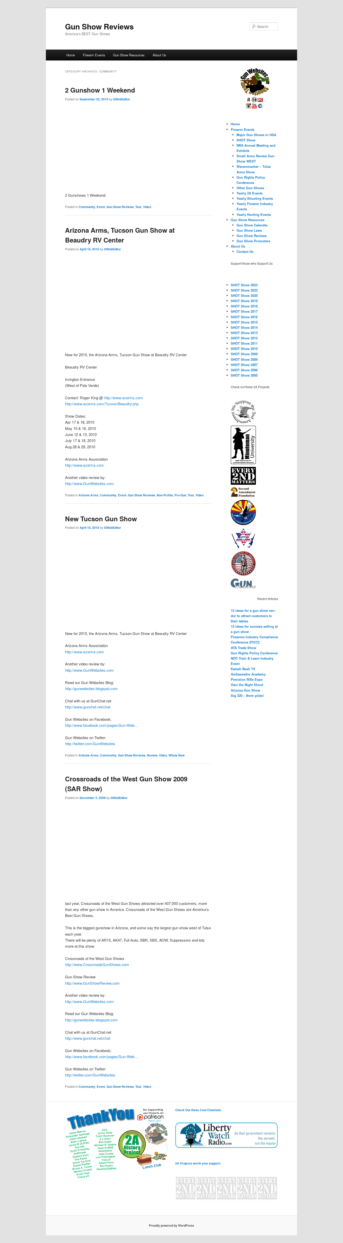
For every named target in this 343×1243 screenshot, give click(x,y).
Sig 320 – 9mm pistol (247, 695)
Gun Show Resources (129, 55)
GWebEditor (121, 99)
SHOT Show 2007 (244, 364)
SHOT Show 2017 (244, 311)
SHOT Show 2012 (244, 338)
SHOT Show (246, 140)
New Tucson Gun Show (101, 518)
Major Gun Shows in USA (256, 134)
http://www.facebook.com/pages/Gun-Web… (101, 725)
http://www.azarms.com (123, 397)
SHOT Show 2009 (244, 353)
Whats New (176, 755)
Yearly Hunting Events (254, 214)
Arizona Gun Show (245, 690)
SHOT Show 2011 (244, 343)
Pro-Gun (180, 495)
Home (70, 55)
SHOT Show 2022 (244, 290)
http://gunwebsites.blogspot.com (91, 688)
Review (152, 755)
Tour (138, 207)
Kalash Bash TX (243, 668)
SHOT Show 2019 (244, 300)
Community (87, 207)
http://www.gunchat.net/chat (87, 706)
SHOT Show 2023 (244, 285)
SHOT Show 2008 (244, 359)
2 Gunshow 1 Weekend (100, 90)
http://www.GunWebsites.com (89, 483)
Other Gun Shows (250, 187)
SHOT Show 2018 (244, 306)
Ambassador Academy (248, 674)
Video (147, 207)
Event (101, 207)
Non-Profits (165, 495)
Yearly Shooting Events (255, 198)
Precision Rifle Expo (247, 679)
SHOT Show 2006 (244, 370)
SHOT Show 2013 (244, 332)
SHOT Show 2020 (244, 295)
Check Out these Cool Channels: (198, 1110)
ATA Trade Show (243, 647)
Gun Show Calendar (252, 225)
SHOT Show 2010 (244, 348)
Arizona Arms (88, 495)
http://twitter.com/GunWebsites (90, 743)
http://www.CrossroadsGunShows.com (97, 964)
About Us (159, 55)
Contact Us (245, 251)
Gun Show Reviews (99, 26)
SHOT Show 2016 (244, 316)
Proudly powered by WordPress (171, 1225)
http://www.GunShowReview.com (92, 983)
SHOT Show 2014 (244, 327)
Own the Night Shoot (247, 684)
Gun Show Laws (249, 230)
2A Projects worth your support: (198, 1163)
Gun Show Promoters (253, 240)
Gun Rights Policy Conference (254, 653)
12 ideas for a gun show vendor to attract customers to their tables (253, 615)
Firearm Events (94, 55)
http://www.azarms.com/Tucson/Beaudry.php (102, 403)
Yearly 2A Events (250, 193)
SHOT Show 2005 (244, 375)
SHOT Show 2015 (244, 322)
